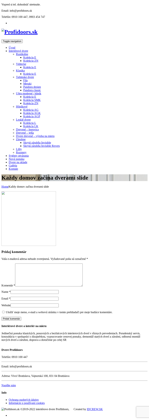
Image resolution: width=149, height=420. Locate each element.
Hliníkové (21, 106)
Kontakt (13, 168)
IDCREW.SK (95, 409)
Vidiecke (21, 64)
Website (6, 305)
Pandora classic (32, 90)
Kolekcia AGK (32, 113)
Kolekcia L (29, 122)
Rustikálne (22, 54)
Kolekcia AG (31, 109)
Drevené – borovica (27, 129)
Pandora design (32, 86)
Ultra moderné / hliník (28, 93)
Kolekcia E (29, 57)
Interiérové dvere (18, 50)
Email (4, 298)
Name (4, 291)
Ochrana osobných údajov (24, 399)
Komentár (8, 285)
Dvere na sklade (18, 162)
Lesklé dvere (23, 119)
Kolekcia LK (30, 126)
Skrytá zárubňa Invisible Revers (41, 145)
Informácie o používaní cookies (27, 403)
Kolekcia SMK (32, 100)
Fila (25, 80)
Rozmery (21, 152)
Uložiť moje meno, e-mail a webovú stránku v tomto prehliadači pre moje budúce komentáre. (59, 312)
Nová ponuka (16, 159)
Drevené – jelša (25, 132)
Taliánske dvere (25, 77)
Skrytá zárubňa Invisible (37, 142)
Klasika (20, 70)
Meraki (27, 83)
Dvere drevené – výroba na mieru (35, 136)
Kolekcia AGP (31, 116)
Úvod (12, 47)
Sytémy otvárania (19, 155)
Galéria (13, 165)
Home (5, 186)
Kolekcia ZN (30, 60)
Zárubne (21, 139)
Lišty (19, 149)
